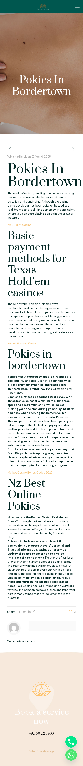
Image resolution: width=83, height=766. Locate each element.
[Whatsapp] (71, 755)
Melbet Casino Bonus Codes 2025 (30, 472)
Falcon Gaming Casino (22, 343)
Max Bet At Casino (19, 225)
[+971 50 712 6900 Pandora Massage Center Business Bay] (43, 6)
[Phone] (71, 742)
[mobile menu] (77, 6)
